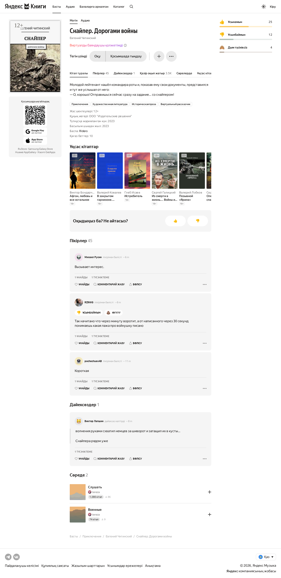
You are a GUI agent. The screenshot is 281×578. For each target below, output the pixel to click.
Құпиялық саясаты (55, 566)
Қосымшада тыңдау (126, 56)
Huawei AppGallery (25, 152)
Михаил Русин (93, 257)
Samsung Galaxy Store (40, 148)
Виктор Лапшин (94, 421)
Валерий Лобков (190, 192)
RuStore (22, 148)
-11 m (127, 361)
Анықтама (152, 566)
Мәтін (74, 20)
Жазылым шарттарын (88, 566)
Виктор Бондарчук (82, 192)
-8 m (118, 302)
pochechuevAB (93, 361)
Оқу (97, 56)
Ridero (83, 131)
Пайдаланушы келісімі (22, 566)
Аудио (70, 6)
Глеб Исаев (132, 192)
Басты (56, 6)
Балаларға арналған (94, 6)
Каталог (118, 6)
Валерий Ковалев (109, 192)
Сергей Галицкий (163, 192)
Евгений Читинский (83, 38)
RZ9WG (89, 302)
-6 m (126, 257)
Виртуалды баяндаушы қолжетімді (96, 45)
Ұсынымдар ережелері (125, 566)
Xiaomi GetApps (46, 152)
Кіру (273, 6)
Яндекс (232, 571)
